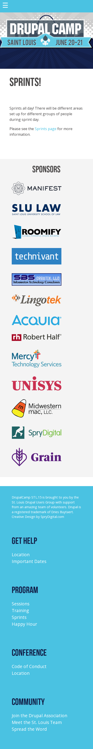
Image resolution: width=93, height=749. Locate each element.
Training (20, 610)
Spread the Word (29, 729)
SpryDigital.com (52, 517)
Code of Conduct (29, 666)
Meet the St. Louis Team (37, 722)
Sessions (20, 604)
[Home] (46, 46)
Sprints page (45, 128)
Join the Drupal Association (39, 715)
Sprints (19, 617)
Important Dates (29, 561)
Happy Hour (24, 624)
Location (21, 554)
